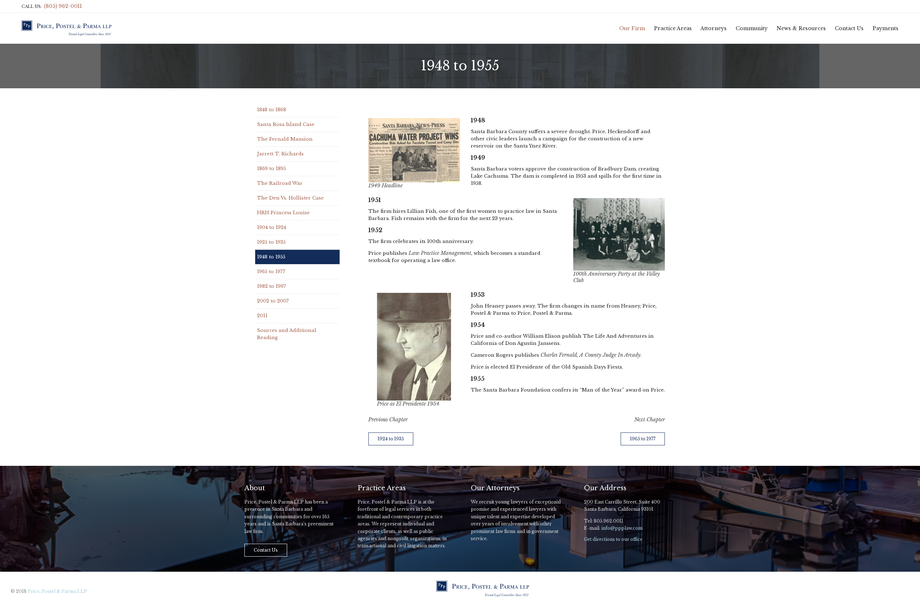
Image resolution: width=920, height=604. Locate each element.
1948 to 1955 (271, 257)
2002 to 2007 (273, 301)
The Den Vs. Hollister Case (290, 198)
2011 (262, 316)
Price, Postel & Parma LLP (57, 591)
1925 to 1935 (271, 242)
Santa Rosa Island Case (285, 124)
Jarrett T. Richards (280, 154)
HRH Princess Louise (283, 213)
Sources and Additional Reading (286, 334)
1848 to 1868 (271, 110)
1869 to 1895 (271, 168)
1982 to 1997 (271, 286)
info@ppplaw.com (622, 528)
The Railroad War (280, 183)
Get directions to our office (613, 539)
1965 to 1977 (271, 271)
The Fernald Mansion (285, 139)
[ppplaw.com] (66, 28)
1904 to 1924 (271, 227)
